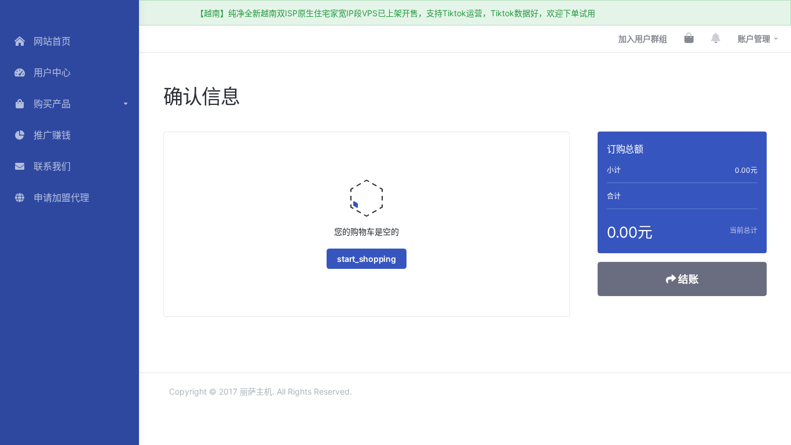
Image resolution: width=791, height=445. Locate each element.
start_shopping (366, 259)
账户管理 (754, 38)
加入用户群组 (642, 38)
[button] (69, 103)
